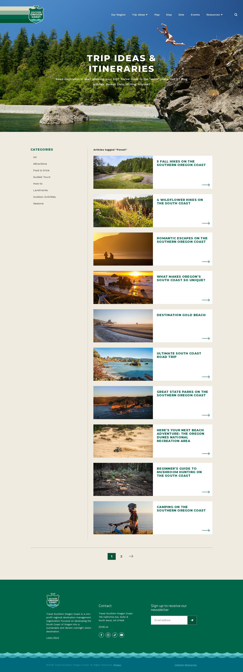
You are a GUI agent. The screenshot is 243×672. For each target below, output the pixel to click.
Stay (169, 14)
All (35, 157)
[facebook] (101, 634)
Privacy (117, 665)
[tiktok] (114, 634)
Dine (181, 14)
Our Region (118, 14)
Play (157, 14)
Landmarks (40, 190)
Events (195, 14)
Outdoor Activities (44, 196)
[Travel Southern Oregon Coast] (22, 14)
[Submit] (192, 620)
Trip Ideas (138, 14)
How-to (37, 183)
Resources (213, 14)
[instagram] (107, 634)
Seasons (38, 203)
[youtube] (121, 634)
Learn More (52, 637)
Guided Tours (41, 177)
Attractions (40, 163)
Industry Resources (186, 665)
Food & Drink (41, 170)
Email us (103, 626)
